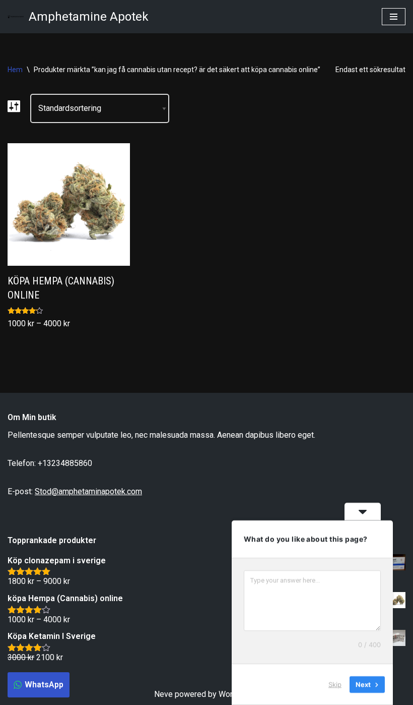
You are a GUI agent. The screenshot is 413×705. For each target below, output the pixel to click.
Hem (15, 70)
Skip (334, 684)
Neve (163, 694)
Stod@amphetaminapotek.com (88, 491)
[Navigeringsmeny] (393, 16)
